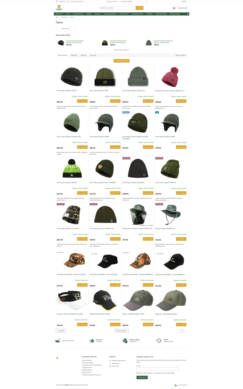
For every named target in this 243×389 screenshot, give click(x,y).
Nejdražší (83, 55)
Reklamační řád (86, 372)
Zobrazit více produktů (120, 50)
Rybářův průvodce (87, 370)
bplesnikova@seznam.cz (119, 361)
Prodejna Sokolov (87, 367)
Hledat (139, 8)
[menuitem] (59, 13)
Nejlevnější (74, 55)
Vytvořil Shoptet (182, 385)
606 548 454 (115, 363)
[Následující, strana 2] (181, 330)
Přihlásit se (142, 377)
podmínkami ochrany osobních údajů (164, 373)
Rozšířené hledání (121, 61)
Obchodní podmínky (126, 1)
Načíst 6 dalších (121, 331)
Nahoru (61, 331)
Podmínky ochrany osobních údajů (91, 365)
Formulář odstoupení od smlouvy (91, 375)
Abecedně (93, 55)
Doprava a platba (112, 1)
